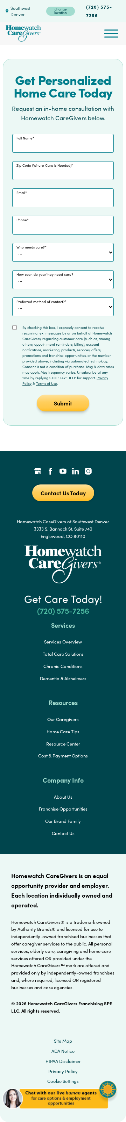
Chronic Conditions (63, 666)
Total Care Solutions (63, 654)
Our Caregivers (63, 719)
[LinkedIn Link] (75, 472)
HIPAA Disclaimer (63, 1061)
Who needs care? (30, 247)
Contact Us (63, 833)
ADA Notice (63, 1051)
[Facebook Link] (50, 472)
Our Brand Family (63, 821)
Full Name (24, 138)
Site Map (63, 1041)
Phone (21, 219)
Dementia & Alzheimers (63, 678)
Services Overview (63, 642)
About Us (63, 797)
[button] (59, 1111)
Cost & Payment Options (63, 756)
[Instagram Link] (88, 472)
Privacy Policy (63, 1071)
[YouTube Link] (62, 472)
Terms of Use (46, 383)
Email (20, 192)
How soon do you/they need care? (44, 274)
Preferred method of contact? (40, 301)
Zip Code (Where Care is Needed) (43, 165)
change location (60, 11)
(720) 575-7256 (99, 10)
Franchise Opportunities (63, 809)
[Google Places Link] (37, 472)
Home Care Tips (63, 731)
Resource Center (63, 744)
